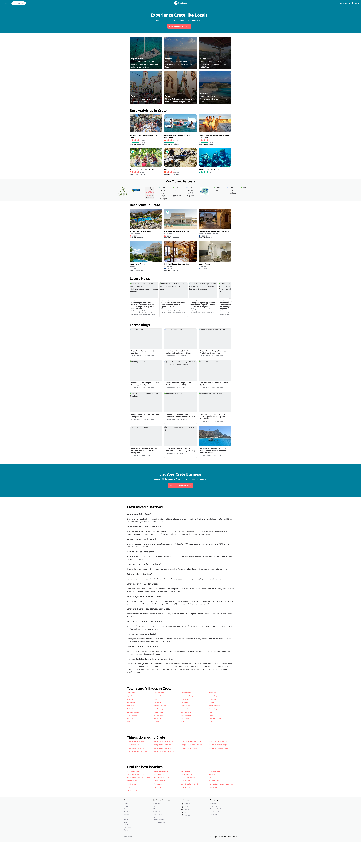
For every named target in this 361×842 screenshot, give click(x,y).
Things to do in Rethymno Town (164, 742)
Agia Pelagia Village (187, 696)
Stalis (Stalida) (131, 702)
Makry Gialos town (214, 706)
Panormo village (132, 715)
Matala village (158, 712)
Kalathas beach (186, 787)
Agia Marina (130, 706)
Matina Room (204, 264)
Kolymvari (212, 715)
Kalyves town (158, 719)
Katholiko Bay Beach (133, 771)
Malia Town (184, 702)
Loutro (129, 787)
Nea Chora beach (214, 781)
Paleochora (212, 699)
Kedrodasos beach (187, 774)
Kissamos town (158, 696)
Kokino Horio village (215, 719)
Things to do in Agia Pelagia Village (165, 751)
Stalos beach (213, 778)
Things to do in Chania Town (135, 742)
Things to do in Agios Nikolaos (218, 742)
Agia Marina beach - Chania (189, 784)
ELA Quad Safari (170, 169)
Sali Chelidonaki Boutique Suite (177, 264)
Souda (211, 722)
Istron (129, 722)
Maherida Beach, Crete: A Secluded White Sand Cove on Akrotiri (228, 784)
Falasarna (157, 722)
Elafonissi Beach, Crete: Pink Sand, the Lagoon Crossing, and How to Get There (151, 778)
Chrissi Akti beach (159, 781)
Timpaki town (158, 715)
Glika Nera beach (159, 774)
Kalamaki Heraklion (160, 706)
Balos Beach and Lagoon (161, 778)
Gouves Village (213, 709)
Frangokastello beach (188, 778)
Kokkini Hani (131, 709)
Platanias (211, 702)
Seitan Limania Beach (215, 771)
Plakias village (213, 696)
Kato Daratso (158, 702)
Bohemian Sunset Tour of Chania (143, 169)
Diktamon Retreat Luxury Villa (176, 231)
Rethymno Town (186, 693)
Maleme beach (158, 787)
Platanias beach (132, 781)
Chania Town (131, 693)
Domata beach (186, 781)
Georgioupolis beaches (161, 771)
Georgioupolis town (133, 712)
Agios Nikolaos (131, 696)
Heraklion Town (159, 693)
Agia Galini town (186, 715)
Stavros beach (185, 771)
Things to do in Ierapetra (189, 748)
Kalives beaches (213, 787)
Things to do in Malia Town (162, 748)
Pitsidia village (185, 709)
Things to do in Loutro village (218, 745)
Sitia (155, 699)
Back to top (128, 837)
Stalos (210, 712)
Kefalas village (185, 719)
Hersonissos (212, 693)
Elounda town (185, 699)
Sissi (182, 722)
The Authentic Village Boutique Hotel (214, 231)
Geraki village (185, 706)
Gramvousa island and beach (136, 774)
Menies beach (158, 784)
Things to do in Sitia (133, 745)
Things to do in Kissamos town (218, 748)
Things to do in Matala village (163, 745)
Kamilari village (159, 709)
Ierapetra (130, 699)
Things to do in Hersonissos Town (191, 745)
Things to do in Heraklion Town (191, 742)
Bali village (130, 719)
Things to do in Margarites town (137, 751)
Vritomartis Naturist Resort (141, 231)
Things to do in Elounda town (136, 748)
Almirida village (186, 712)
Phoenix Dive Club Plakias (209, 169)
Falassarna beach (214, 774)
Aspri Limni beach (132, 784)
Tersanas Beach (132, 790)
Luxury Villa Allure (137, 264)
